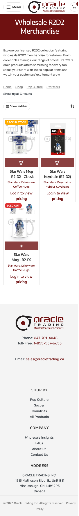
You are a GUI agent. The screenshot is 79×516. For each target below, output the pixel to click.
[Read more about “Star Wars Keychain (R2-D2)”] (58, 162)
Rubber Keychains (57, 186)
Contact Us (39, 455)
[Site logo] (46, 7)
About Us (39, 449)
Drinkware (28, 182)
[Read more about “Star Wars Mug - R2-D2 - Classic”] (21, 162)
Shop (19, 87)
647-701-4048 (45, 338)
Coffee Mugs (21, 186)
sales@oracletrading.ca (45, 359)
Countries (39, 411)
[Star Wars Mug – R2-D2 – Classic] (21, 139)
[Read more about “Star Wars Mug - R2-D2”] (21, 246)
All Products (39, 417)
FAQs (39, 443)
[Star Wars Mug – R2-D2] (21, 222)
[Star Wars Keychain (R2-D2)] (58, 139)
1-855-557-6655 (48, 343)
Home (7, 87)
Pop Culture (35, 87)
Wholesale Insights (39, 437)
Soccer (39, 405)
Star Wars (53, 87)
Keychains (64, 182)
